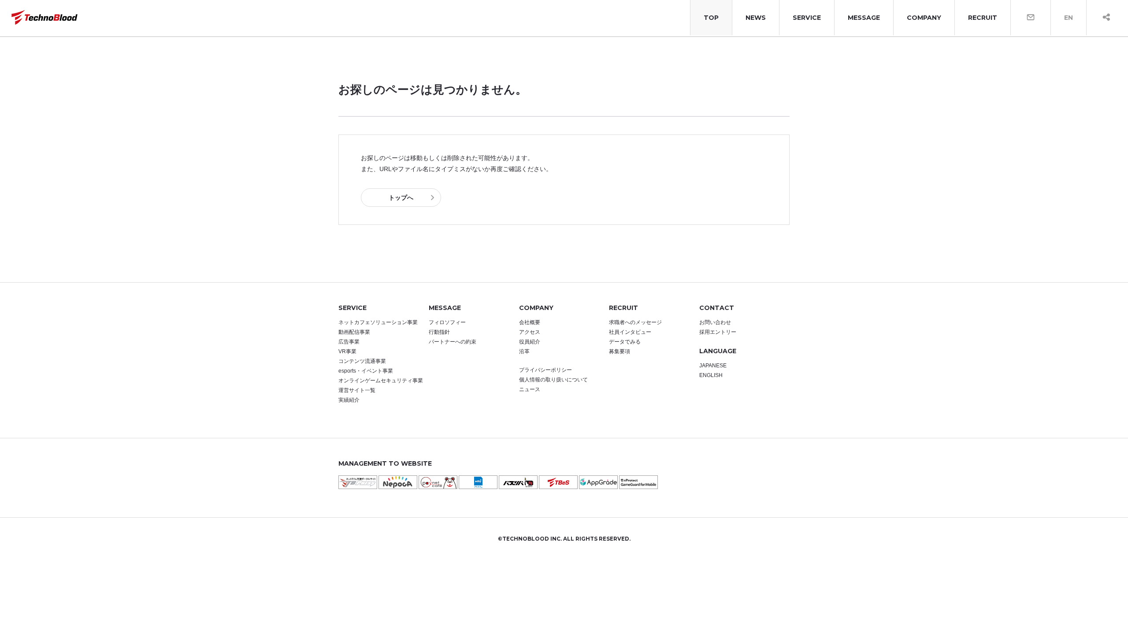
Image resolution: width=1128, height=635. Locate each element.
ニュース (529, 389)
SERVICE (807, 18)
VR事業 (347, 351)
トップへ (401, 198)
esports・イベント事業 (365, 371)
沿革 (524, 351)
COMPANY (924, 18)
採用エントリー (717, 332)
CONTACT (716, 308)
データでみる (625, 342)
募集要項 (619, 351)
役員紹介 (529, 342)
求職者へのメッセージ (635, 322)
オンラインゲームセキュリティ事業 (380, 380)
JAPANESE (713, 365)
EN (1068, 18)
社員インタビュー (630, 332)
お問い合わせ (715, 322)
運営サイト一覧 (356, 390)
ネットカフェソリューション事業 (378, 322)
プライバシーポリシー (545, 370)
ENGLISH (711, 375)
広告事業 (349, 342)
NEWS (756, 18)
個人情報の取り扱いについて (553, 380)
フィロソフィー (447, 322)
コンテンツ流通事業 (362, 361)
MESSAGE (864, 18)
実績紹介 (349, 400)
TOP (711, 18)
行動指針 (439, 332)
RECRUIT (982, 18)
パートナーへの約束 (452, 342)
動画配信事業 (354, 332)
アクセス (529, 332)
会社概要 (529, 322)
